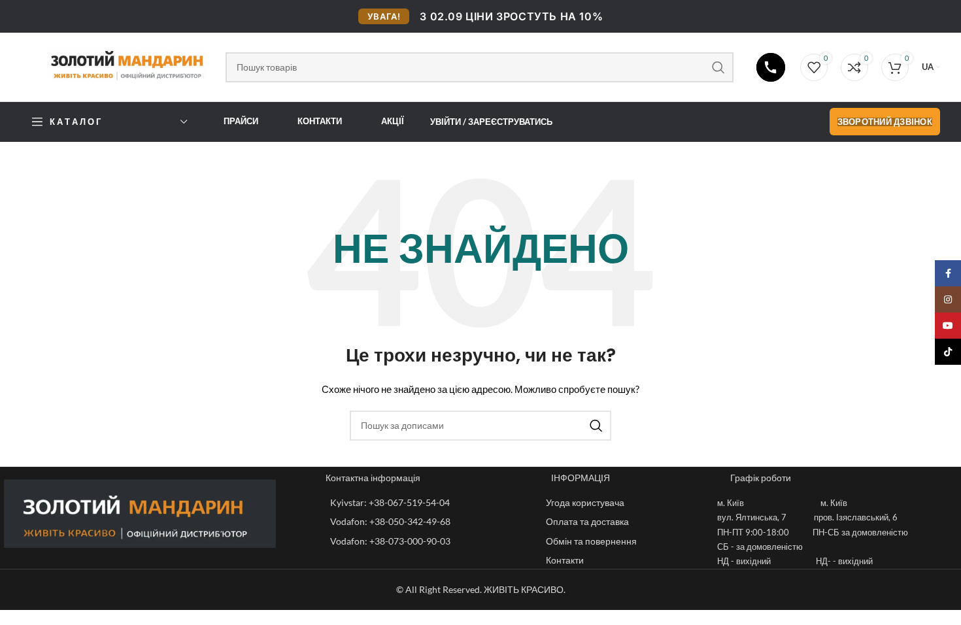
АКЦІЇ (392, 121)
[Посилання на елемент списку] (431, 503)
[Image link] (140, 512)
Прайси (241, 121)
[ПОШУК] (718, 67)
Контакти (319, 121)
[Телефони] (770, 67)
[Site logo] (116, 64)
